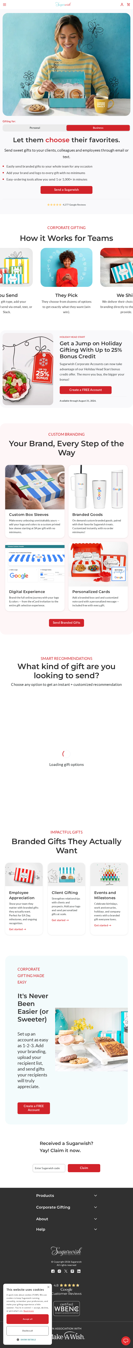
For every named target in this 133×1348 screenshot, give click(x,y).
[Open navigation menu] (4, 4)
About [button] (42, 1219)
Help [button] (40, 1229)
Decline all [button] (27, 1330)
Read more (29, 1311)
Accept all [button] (27, 1319)
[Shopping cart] (128, 4)
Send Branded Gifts (66, 622)
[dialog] (27, 1314)
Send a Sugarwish (66, 189)
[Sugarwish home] (63, 4)
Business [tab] (98, 128)
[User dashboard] (122, 4)
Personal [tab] (35, 128)
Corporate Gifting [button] (53, 1207)
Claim (84, 1168)
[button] (27, 1340)
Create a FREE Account (85, 390)
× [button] (48, 1287)
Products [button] (45, 1195)
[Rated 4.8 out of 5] (69, 1285)
